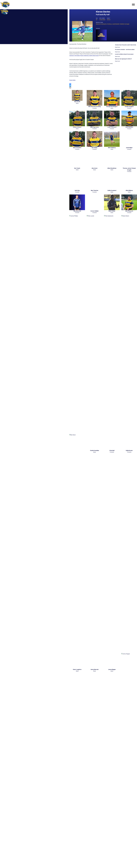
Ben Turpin (77, 168)
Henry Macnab (94, 669)
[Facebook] (91, 84)
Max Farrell (77, 101)
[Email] (91, 87)
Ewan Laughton (77, 669)
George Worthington (111, 106)
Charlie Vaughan (129, 106)
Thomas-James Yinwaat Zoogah (129, 169)
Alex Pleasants (129, 211)
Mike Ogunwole (94, 127)
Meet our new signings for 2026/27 (123, 58)
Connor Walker (94, 211)
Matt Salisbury (112, 147)
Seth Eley (77, 190)
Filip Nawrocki (77, 211)
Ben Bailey (94, 147)
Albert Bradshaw (111, 168)
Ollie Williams (129, 190)
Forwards (94, 108)
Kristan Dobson (77, 127)
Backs (77, 103)
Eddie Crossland (112, 190)
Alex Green (94, 168)
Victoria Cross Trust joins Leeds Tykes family (125, 44)
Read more (117, 47)
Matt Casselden (77, 147)
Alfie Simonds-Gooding (94, 106)
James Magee (112, 669)
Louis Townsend (111, 127)
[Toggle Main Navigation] (133, 5)
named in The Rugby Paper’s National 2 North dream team (84, 55)
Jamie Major (129, 147)
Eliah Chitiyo (112, 211)
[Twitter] (91, 86)
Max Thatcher (94, 190)
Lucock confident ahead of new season (124, 54)
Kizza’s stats (72, 80)
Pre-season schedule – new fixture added (124, 49)
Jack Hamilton (129, 127)
